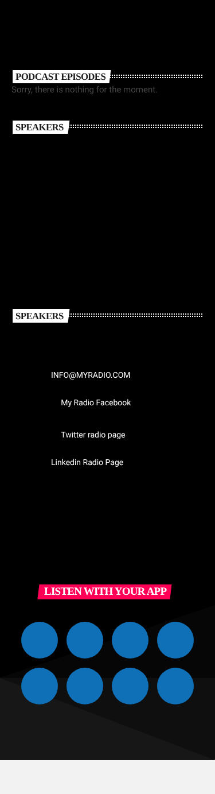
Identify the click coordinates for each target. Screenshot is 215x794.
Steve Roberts (100, 246)
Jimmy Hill (92, 196)
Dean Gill (87, 145)
